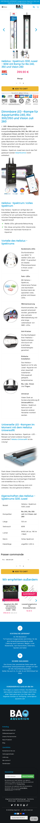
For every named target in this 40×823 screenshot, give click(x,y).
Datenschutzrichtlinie (23, 801)
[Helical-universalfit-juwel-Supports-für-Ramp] (20, 468)
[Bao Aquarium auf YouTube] (24, 805)
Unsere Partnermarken (9, 736)
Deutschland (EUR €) (18, 817)
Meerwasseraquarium (9, 730)
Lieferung (5, 757)
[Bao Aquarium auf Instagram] (21, 805)
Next (36, 29)
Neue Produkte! (7, 739)
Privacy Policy (21, 784)
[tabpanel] (15, 54)
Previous (3, 29)
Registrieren (27, 776)
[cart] (38, 7)
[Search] (34, 7)
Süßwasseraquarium (8, 733)
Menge (20, 79)
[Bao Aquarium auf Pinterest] (18, 805)
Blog (3, 743)
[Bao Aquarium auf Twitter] (12, 805)
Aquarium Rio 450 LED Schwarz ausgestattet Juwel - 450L (11, 607)
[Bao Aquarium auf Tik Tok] (27, 805)
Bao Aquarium (15, 810)
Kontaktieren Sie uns (8, 751)
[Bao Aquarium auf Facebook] (15, 805)
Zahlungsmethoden (8, 754)
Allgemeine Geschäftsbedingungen (15, 799)
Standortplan (6, 763)
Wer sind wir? (6, 760)
